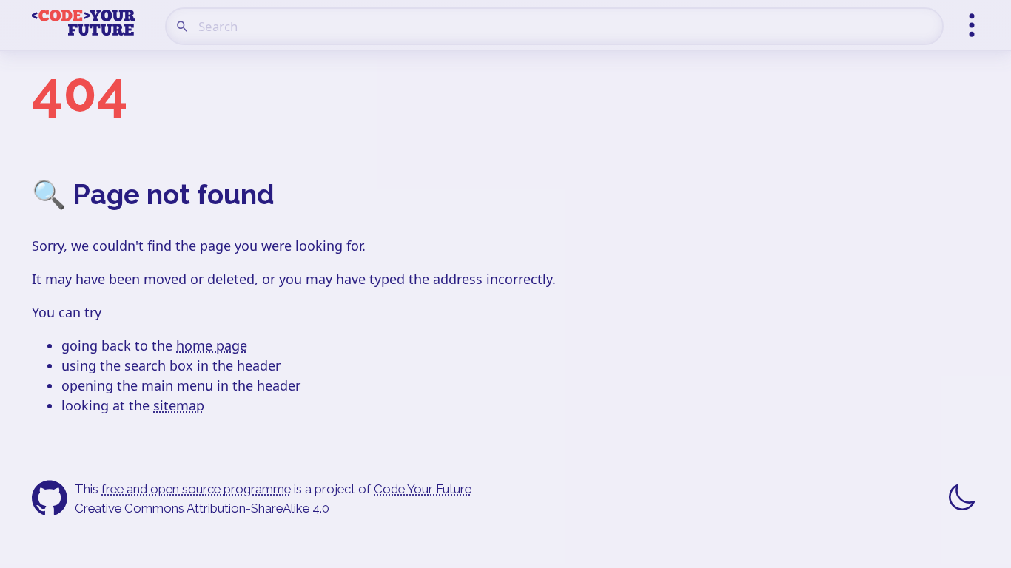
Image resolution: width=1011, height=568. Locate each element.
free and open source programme (196, 488)
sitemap (178, 405)
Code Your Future (422, 488)
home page (211, 345)
